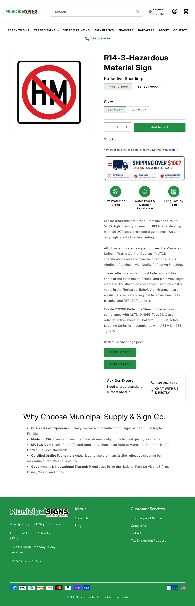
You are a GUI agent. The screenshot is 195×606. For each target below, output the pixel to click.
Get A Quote (140, 533)
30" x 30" (139, 109)
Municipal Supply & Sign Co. (91, 597)
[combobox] (96, 12)
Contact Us (139, 526)
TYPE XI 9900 (148, 86)
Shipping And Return (146, 518)
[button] (186, 11)
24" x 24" (115, 109)
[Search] (137, 12)
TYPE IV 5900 (118, 86)
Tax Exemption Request (148, 540)
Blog (77, 526)
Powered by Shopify (117, 597)
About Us (81, 518)
